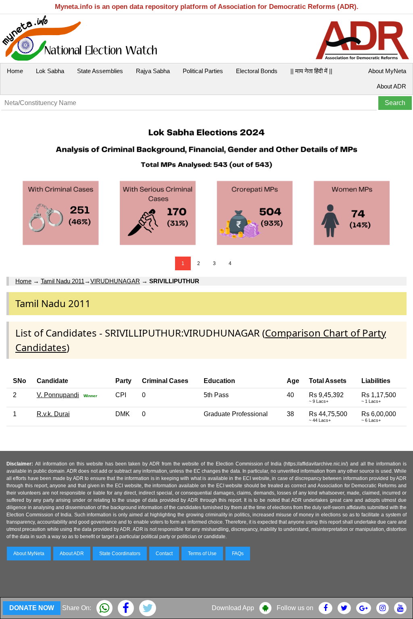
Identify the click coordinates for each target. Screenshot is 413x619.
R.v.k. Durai (53, 414)
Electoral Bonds (256, 70)
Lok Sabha (50, 70)
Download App (233, 607)
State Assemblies (100, 70)
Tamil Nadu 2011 (62, 281)
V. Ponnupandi (58, 395)
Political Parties (203, 70)
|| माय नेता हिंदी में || (311, 70)
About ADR (391, 86)
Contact (164, 553)
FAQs (238, 553)
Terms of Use (202, 553)
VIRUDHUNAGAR (115, 281)
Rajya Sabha (153, 70)
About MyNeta (387, 70)
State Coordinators (119, 553)
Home (15, 70)
